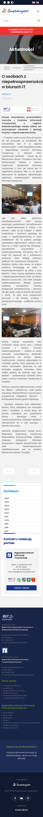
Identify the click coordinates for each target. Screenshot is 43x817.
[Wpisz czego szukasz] (38, 21)
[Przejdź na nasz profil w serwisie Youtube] (21, 798)
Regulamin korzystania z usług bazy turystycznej (21, 723)
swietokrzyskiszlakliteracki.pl (14, 698)
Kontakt (6, 720)
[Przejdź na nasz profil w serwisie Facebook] (15, 798)
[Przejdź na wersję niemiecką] (37, 2)
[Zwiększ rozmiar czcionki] (4, 2)
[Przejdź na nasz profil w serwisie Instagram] (28, 798)
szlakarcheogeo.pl (10, 693)
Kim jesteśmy (8, 713)
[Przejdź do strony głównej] (16, 11)
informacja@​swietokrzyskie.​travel (21, 572)
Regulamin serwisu (10, 728)
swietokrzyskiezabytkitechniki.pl (15, 695)
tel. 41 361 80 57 (8, 640)
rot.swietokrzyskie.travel (12, 686)
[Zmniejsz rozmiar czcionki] (8, 2)
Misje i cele (7, 715)
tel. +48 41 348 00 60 (21, 569)
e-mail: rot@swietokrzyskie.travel (14, 643)
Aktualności (17, 68)
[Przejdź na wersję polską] (33, 2)
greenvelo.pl (8, 688)
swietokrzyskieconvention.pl (14, 691)
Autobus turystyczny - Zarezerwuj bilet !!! (21, 30)
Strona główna (7, 68)
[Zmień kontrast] (12, 2)
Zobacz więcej (21, 587)
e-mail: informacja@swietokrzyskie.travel (17, 675)
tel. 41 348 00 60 (8, 672)
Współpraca (8, 718)
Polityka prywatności (11, 725)
